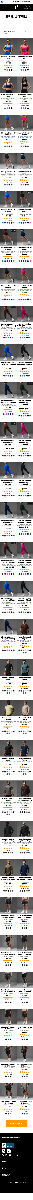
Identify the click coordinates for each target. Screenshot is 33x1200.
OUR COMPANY (6, 1175)
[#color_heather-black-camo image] (25, 1054)
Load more (16, 1124)
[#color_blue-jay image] (8, 46)
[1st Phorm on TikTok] (14, 1155)
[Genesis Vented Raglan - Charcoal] (26, 652)
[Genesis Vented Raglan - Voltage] (26, 650)
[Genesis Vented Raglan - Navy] (23, 652)
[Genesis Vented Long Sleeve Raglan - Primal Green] (22, 812)
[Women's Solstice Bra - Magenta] (7, 70)
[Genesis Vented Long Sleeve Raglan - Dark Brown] (20, 812)
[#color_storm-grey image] (25, 708)
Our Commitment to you (10, 1138)
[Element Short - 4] (5, 146)
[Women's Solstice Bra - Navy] (9, 70)
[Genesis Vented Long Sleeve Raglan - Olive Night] (27, 812)
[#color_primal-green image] (25, 199)
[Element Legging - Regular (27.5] (19, 416)
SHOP (3, 1162)
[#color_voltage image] (8, 708)
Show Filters (16, 26)
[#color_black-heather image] (8, 1091)
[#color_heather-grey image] (25, 1091)
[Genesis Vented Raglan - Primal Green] (21, 650)
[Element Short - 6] (3, 223)
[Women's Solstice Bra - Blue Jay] (5, 70)
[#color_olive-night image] (8, 867)
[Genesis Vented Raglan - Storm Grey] (28, 650)
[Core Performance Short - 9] (6, 1039)
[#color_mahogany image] (8, 237)
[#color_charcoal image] (8, 788)
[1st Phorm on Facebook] (3, 1155)
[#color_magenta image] (25, 46)
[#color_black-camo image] (8, 905)
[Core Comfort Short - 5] (22, 1076)
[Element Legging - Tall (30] (19, 534)
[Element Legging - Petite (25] (4, 337)
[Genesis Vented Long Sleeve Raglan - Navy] (29, 812)
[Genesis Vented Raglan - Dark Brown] (19, 650)
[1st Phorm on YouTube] (10, 1155)
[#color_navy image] (8, 84)
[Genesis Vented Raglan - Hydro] (23, 650)
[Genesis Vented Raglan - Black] (30, 650)
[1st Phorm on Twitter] (18, 1155)
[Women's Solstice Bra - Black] (12, 70)
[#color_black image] (25, 84)
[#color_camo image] (25, 905)
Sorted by (5, 32)
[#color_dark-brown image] (25, 627)
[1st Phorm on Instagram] (6, 1155)
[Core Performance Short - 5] (6, 928)
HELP (3, 1168)
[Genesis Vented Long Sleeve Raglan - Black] (25, 812)
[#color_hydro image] (25, 667)
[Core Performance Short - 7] (22, 965)
